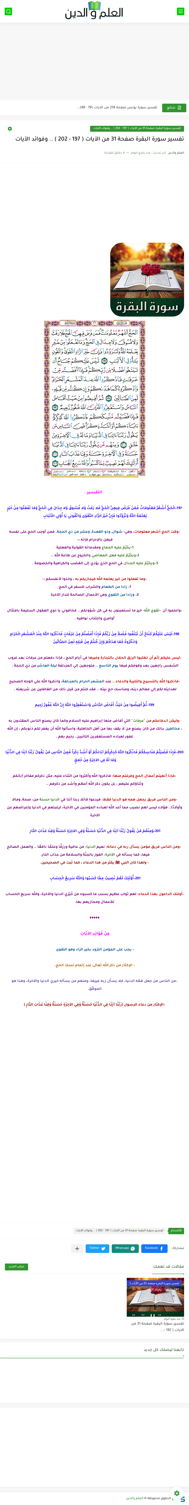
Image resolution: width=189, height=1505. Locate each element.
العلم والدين (134, 1498)
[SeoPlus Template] (182, 1498)
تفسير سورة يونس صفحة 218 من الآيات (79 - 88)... (117, 108)
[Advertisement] (94, 62)
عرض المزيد (16, 1266)
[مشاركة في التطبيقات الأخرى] (77, 1248)
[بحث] (8, 11)
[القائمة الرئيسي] (180, 11)
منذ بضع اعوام (172, 1318)
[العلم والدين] (94, 11)
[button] (154, 1248)
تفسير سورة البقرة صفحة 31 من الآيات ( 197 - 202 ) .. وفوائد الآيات (137, 128)
